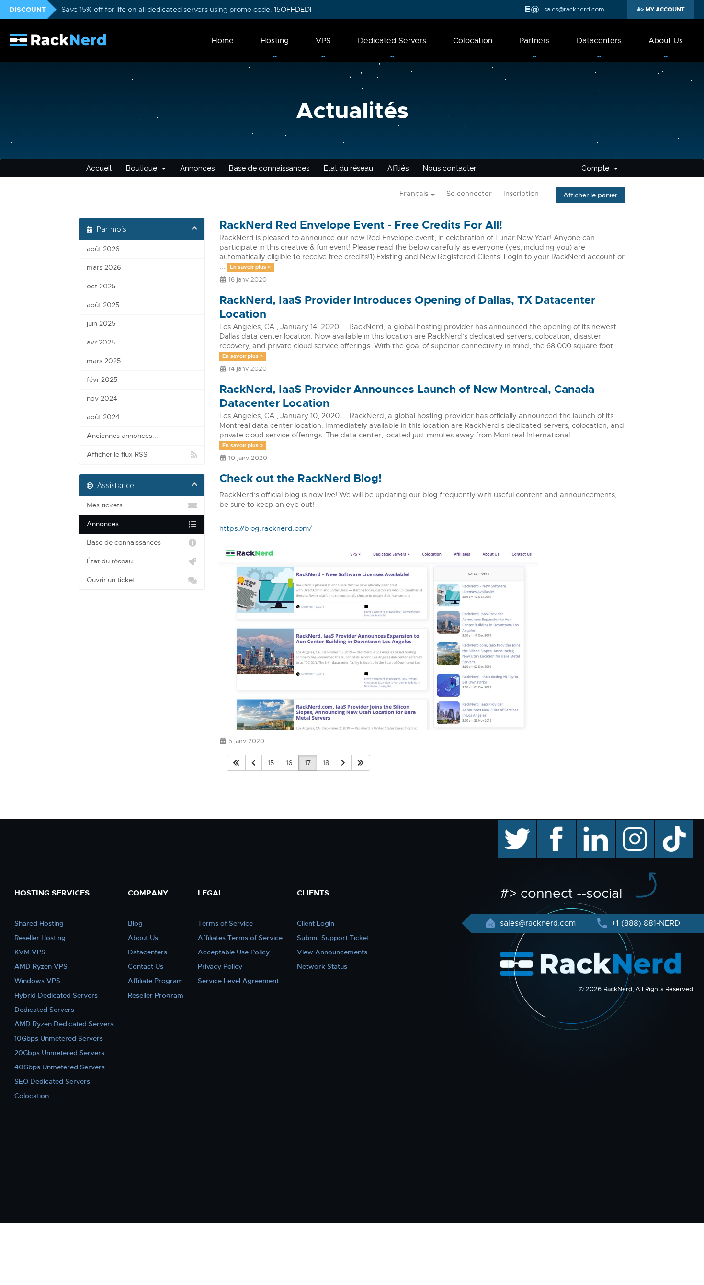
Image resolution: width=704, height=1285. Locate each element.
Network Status (322, 966)
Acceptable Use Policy (234, 952)
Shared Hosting (39, 923)
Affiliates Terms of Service (240, 937)
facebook (554, 824)
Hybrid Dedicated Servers (56, 995)
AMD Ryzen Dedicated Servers (64, 1024)
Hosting (275, 41)
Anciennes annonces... (122, 436)
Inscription (521, 193)
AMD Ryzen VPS (41, 966)
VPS (323, 41)
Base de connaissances (269, 168)
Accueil (99, 168)
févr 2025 (102, 380)
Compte (597, 168)
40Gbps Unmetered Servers (59, 1067)
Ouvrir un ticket (111, 580)
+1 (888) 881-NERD (644, 923)
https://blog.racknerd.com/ (265, 528)
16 (289, 762)
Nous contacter (449, 168)
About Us (665, 41)
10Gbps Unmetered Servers (58, 1038)
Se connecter (469, 193)
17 (308, 762)
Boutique (143, 168)
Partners (534, 41)
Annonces (197, 168)
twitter (510, 824)
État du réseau (348, 168)
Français (414, 193)
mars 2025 (104, 361)
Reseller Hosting (40, 937)
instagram (634, 824)
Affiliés (398, 168)
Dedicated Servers (392, 41)
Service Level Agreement (238, 980)
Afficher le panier (590, 195)
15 (271, 762)
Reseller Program (155, 995)
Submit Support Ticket (333, 937)
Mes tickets (105, 505)
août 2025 (103, 305)
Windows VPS (37, 980)
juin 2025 (101, 324)
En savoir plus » (250, 267)
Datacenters (599, 41)
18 (326, 762)
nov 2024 (102, 398)
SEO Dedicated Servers (52, 1081)
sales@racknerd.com (574, 9)
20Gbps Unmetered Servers (59, 1052)
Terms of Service (225, 923)
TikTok (667, 824)
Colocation (472, 41)
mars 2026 (104, 268)
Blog (135, 923)
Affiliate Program (155, 980)
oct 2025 (101, 286)
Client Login (315, 923)
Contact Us (145, 966)
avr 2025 (101, 342)
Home (223, 41)
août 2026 (103, 249)
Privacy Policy (220, 966)
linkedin (591, 824)
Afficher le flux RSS (117, 454)
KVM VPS (29, 952)
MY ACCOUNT (664, 9)
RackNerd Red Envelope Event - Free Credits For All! (360, 225)
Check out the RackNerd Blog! (300, 478)
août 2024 (103, 417)
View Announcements (332, 952)
